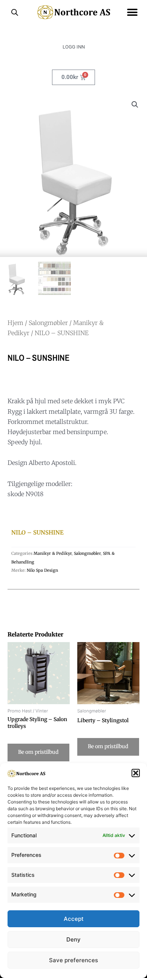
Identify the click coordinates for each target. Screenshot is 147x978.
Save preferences (73, 960)
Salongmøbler (48, 323)
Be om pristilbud (38, 752)
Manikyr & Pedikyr (53, 553)
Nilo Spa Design (42, 570)
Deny (73, 939)
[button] (135, 773)
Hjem (15, 323)
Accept (74, 918)
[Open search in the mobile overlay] (14, 12)
